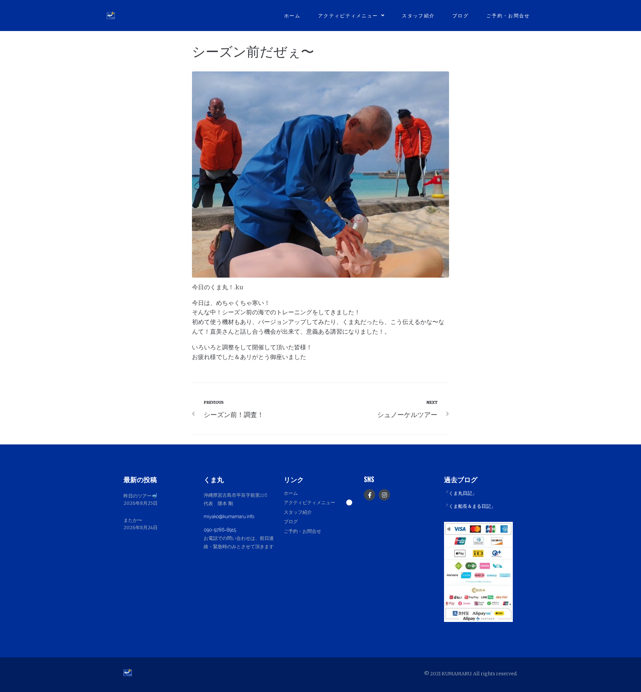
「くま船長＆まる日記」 (469, 506)
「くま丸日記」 (460, 493)
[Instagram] (384, 494)
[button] (320, 502)
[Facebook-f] (369, 494)
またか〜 (133, 520)
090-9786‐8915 (220, 530)
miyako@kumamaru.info (229, 516)
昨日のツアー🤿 (140, 496)
